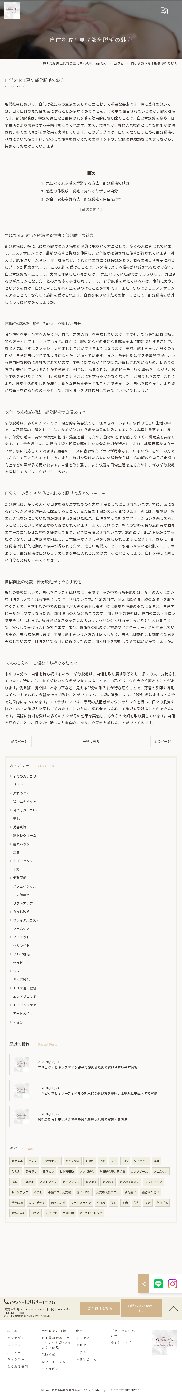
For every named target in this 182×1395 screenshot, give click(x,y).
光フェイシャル (24, 886)
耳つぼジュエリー (26, 810)
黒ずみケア (21, 793)
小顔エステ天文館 (59, 1192)
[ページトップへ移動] (173, 1308)
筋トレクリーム (24, 835)
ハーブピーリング (91, 1213)
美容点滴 (19, 827)
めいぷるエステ (129, 1182)
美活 (148, 1203)
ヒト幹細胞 (67, 1171)
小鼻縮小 (28, 1182)
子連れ (89, 1161)
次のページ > (163, 741)
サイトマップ (121, 1342)
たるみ (15, 1171)
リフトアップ (23, 903)
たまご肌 (162, 1203)
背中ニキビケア (24, 801)
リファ (18, 784)
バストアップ (48, 1182)
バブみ (35, 1213)
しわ (125, 1161)
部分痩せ (31, 1171)
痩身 (16, 852)
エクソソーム (139, 1171)
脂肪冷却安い (150, 1192)
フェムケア (21, 928)
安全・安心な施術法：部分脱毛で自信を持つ (84, 198)
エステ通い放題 (24, 988)
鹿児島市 (17, 1161)
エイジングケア (24, 1004)
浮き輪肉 (17, 1203)
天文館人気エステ (107, 1192)
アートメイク (23, 1013)
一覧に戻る (91, 741)
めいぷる (91, 1182)
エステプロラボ (24, 996)
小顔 (16, 869)
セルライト (21, 945)
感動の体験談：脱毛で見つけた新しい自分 (82, 190)
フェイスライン (81, 1203)
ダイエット (21, 937)
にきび (18, 1022)
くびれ (101, 1203)
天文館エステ (51, 1161)
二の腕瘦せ (21, 894)
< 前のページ (18, 741)
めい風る (108, 1182)
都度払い (48, 1171)
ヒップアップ (71, 1182)
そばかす (51, 1213)
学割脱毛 (19, 877)
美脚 (125, 1203)
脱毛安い (130, 1192)
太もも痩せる (37, 1203)
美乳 (136, 1203)
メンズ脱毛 (87, 1171)
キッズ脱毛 (21, 979)
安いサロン (84, 1192)
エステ (32, 1161)
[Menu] (174, 10)
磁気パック (21, 844)
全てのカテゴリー (26, 776)
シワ (16, 971)
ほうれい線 (58, 1203)
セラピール (21, 962)
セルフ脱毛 (21, 954)
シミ (114, 1161)
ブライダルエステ (26, 920)
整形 (14, 1182)
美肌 (16, 818)
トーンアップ (19, 1192)
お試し (38, 1192)
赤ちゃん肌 (18, 1213)
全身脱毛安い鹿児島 (112, 1171)
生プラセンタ (23, 860)
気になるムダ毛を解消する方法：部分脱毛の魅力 (87, 182)
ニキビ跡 (68, 1213)
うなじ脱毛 (21, 911)
